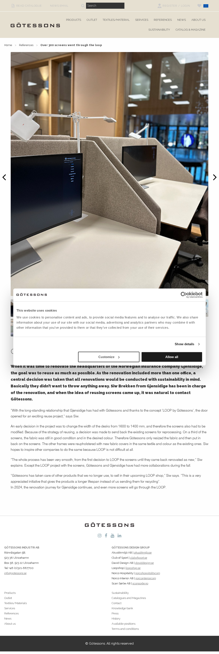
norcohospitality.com (147, 573)
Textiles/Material (116, 19)
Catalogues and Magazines (129, 598)
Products (73, 19)
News (181, 19)
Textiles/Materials (15, 603)
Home (8, 45)
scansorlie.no (140, 583)
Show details (184, 344)
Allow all (171, 357)
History (116, 618)
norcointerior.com (145, 578)
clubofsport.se (138, 557)
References (163, 19)
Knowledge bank (122, 608)
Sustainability (159, 29)
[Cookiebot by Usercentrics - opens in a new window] (184, 295)
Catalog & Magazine (191, 29)
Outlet (92, 19)
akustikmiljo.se (143, 552)
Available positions (123, 623)
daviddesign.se (144, 562)
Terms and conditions (125, 628)
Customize (106, 357)
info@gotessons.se (15, 573)
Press (115, 613)
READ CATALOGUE (27, 5)
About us (198, 19)
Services (141, 19)
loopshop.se (133, 568)
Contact (116, 603)
